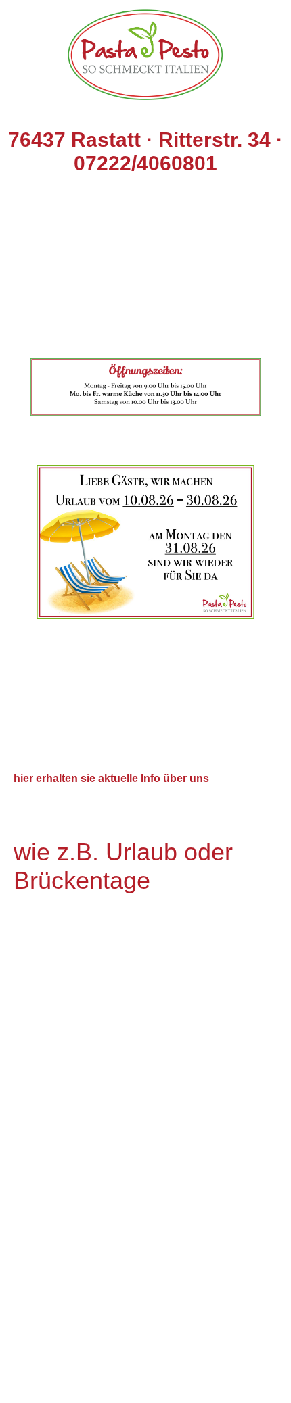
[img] (145, 50)
